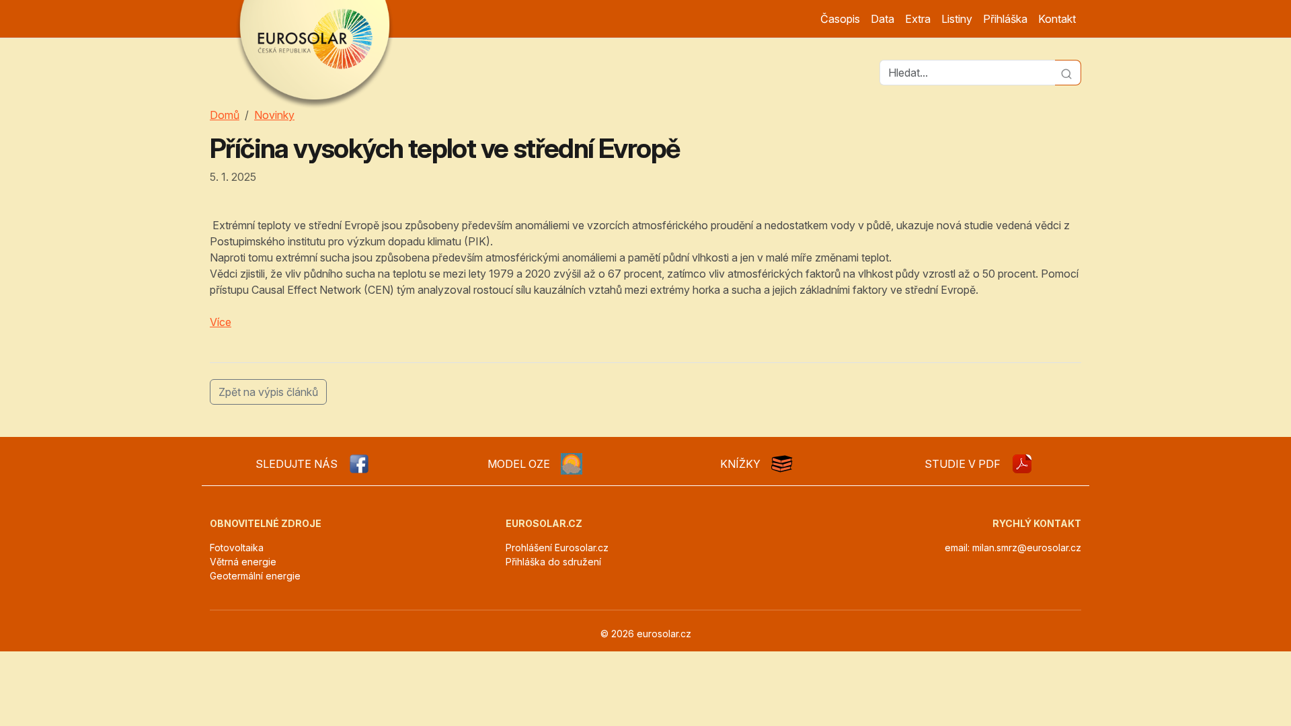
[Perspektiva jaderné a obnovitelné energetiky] (1022, 464)
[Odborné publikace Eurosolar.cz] (782, 464)
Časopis (840, 19)
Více (220, 322)
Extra (918, 19)
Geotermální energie (255, 575)
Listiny (956, 19)
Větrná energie (243, 561)
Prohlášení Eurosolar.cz (557, 547)
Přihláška (1005, 19)
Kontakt (1057, 19)
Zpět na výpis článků (268, 392)
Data (882, 19)
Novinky (274, 115)
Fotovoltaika (237, 547)
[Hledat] (1068, 72)
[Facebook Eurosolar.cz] (359, 464)
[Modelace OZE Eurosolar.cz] (571, 464)
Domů (224, 115)
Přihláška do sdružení (553, 561)
